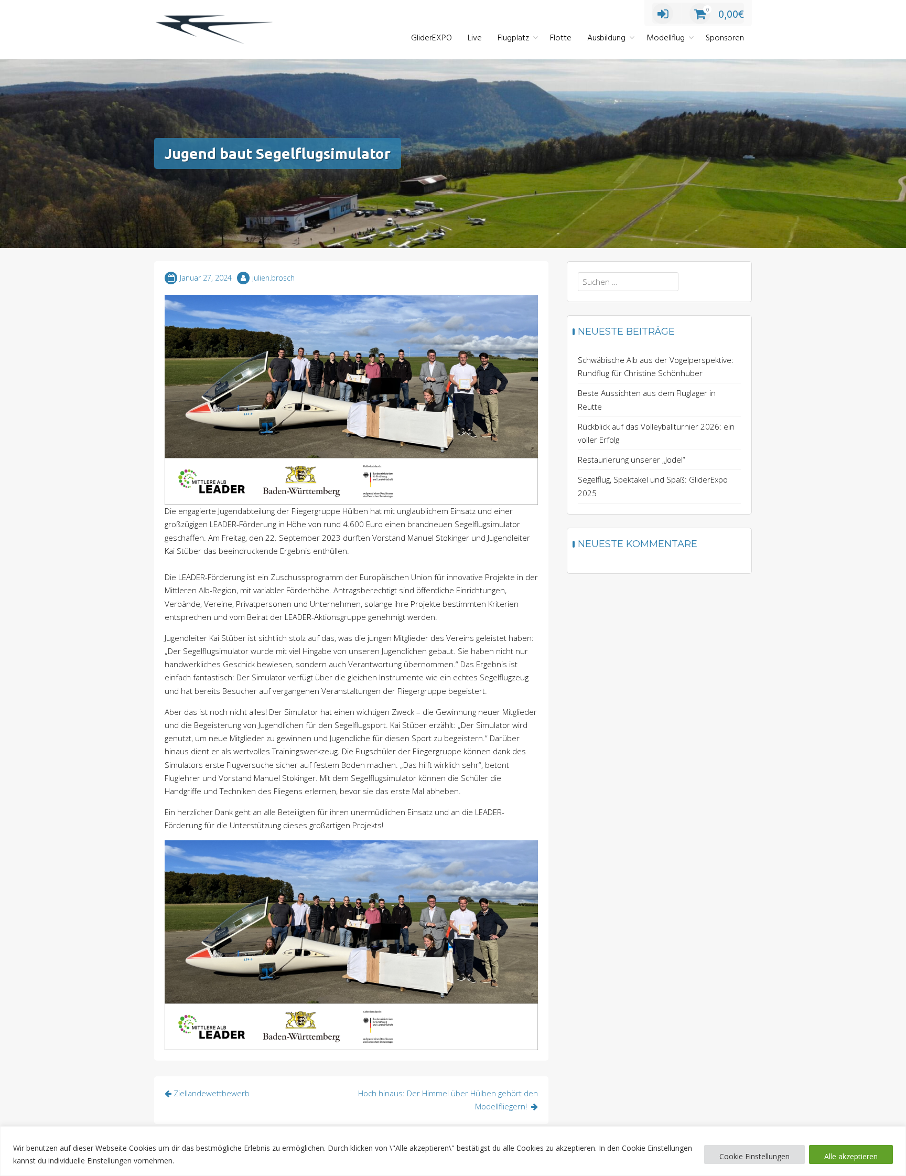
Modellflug (665, 38)
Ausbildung (606, 38)
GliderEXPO (431, 38)
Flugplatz (513, 38)
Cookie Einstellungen (754, 1156)
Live (475, 38)
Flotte (560, 38)
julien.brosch (273, 278)
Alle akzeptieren (851, 1156)
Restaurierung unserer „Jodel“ (631, 459)
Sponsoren (725, 38)
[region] (453, 1151)
